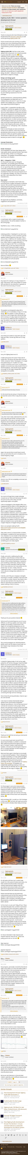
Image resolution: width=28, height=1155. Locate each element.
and (8, 587)
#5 (26, 333)
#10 (26, 468)
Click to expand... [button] (14, 613)
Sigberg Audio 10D (15, 38)
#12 (26, 553)
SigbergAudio (5, 22)
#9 (26, 435)
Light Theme (5, 1144)
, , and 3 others (11, 954)
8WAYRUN (18, 1153)
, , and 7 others (11, 268)
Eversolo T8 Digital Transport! (13, 1115)
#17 (26, 877)
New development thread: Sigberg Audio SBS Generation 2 (14, 1093)
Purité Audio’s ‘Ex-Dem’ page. (13, 1101)
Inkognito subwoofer (16, 36)
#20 (26, 1061)
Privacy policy (19, 1147)
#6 (26, 351)
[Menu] (2, 1)
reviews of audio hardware (10, 7)
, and (9, 543)
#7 (26, 384)
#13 (26, 597)
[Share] (24, 32)
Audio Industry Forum (15, 1096)
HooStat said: (5, 600)
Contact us (3, 1147)
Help (24, 1147)
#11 (26, 493)
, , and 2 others (11, 373)
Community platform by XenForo (13, 1151)
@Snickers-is (4, 737)
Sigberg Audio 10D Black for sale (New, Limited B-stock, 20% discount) (15, 1108)
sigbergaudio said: (6, 410)
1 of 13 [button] (9, 1082)
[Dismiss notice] (25, 6)
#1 (26, 32)
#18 (26, 964)
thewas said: (4, 998)
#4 (26, 296)
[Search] (26, 1)
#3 (26, 278)
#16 (26, 783)
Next (14, 1082)
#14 (26, 658)
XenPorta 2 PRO (4, 1153)
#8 (26, 407)
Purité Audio (6, 1102)
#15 (26, 732)
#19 (26, 995)
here (5, 11)
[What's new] (23, 1)
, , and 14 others (9, 205)
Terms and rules (11, 1147)
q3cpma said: (5, 299)
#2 (26, 216)
